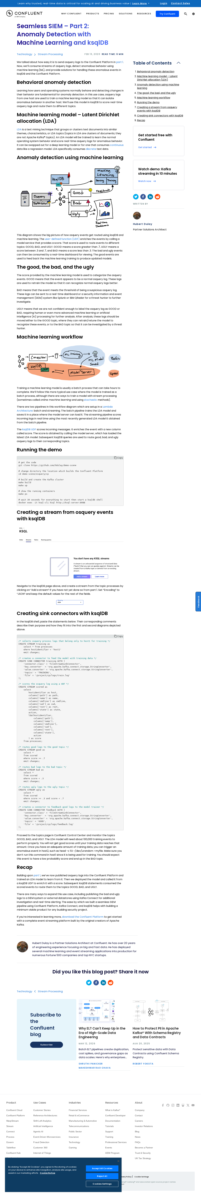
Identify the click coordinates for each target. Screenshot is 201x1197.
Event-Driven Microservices (46, 1137)
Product (11, 1102)
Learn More (139, 3)
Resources (111, 1102)
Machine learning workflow (153, 97)
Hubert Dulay (142, 224)
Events (108, 1147)
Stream (10, 1126)
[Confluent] (24, 13)
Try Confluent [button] (167, 13)
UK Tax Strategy (143, 1158)
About (138, 1102)
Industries (75, 1102)
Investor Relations (144, 1126)
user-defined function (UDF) (62, 239)
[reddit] (157, 197)
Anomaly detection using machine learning (158, 86)
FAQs (137, 1142)
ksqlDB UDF (29, 429)
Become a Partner (144, 1147)
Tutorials (109, 1126)
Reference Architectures (45, 1115)
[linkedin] (150, 197)
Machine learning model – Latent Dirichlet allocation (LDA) (157, 78)
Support (109, 1131)
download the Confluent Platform (82, 917)
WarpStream (12, 1121)
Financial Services (78, 1110)
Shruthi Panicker (91, 1064)
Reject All (102, 1176)
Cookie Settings (141, 1176)
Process (10, 1137)
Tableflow (11, 1147)
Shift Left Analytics (42, 1121)
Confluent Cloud (14, 1110)
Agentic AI (38, 1131)
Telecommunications (79, 1126)
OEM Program (112, 1153)
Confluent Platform (15, 1115)
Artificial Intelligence (43, 1126)
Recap (141, 120)
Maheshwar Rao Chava (95, 1068)
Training (109, 1137)
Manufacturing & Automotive (83, 1121)
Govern (10, 1142)
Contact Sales (180, 3)
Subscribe (46, 1044)
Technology (24, 54)
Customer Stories (42, 1110)
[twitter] (136, 197)
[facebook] (143, 197)
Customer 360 (40, 1147)
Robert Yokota (143, 1064)
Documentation (112, 1121)
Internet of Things (42, 1153)
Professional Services (116, 1142)
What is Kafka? (112, 1110)
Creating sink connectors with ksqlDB (160, 115)
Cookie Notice (47, 1173)
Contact (139, 1115)
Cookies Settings (102, 1183)
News (137, 1137)
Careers (139, 1121)
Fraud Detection (41, 1142)
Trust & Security (143, 1153)
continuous (117, 145)
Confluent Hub (13, 1153)
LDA (19, 129)
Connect (10, 1131)
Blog (137, 1131)
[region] (63, 1175)
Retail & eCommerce (79, 1115)
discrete (91, 149)
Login (163, 3)
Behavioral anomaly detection (155, 71)
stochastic (90, 400)
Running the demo (148, 102)
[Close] (118, 1161)
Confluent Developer (115, 1115)
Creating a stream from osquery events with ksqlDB (157, 109)
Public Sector (75, 1131)
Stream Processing (50, 54)
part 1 (119, 62)
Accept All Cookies (102, 1168)
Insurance (74, 1137)
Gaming (73, 1147)
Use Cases (39, 1102)
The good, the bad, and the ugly (156, 93)
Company (139, 1110)
